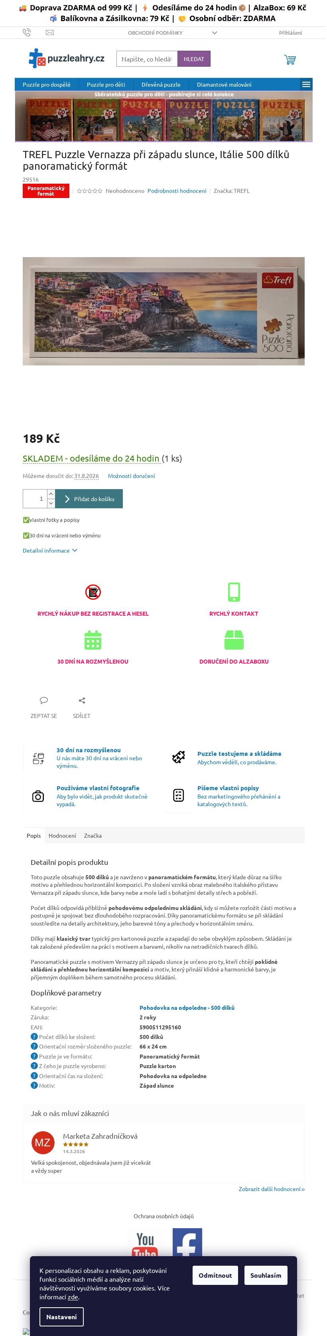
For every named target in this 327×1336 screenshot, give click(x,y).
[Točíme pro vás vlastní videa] (145, 1247)
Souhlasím (266, 1275)
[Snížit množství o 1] (51, 503)
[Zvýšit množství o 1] (51, 494)
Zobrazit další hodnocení (270, 1188)
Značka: (232, 190)
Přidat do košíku (94, 498)
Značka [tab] (93, 835)
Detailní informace (46, 550)
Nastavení (61, 1316)
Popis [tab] (34, 835)
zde (73, 1296)
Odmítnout (215, 1275)
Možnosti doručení (131, 475)
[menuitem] (47, 84)
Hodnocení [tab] (62, 835)
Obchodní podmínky (155, 32)
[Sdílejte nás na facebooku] (187, 1247)
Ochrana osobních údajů (164, 1215)
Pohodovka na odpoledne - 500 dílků (187, 1007)
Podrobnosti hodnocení (177, 190)
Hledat (194, 58)
